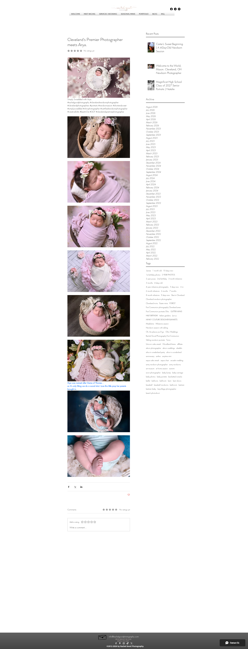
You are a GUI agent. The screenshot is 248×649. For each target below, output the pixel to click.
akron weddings (169, 348)
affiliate (180, 344)
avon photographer (153, 372)
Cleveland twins (152, 303)
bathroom (173, 385)
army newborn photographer (157, 364)
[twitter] (131, 643)
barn (169, 381)
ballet (148, 381)
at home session (162, 368)
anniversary (150, 356)
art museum (150, 368)
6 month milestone (153, 291)
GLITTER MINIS (176, 311)
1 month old (157, 270)
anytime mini (166, 356)
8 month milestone (153, 295)
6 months (164, 291)
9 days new (165, 295)
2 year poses (151, 278)
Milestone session (162, 323)
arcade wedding (177, 360)
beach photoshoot (153, 393)
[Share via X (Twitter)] (75, 487)
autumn (172, 368)
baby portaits (162, 376)
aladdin (179, 348)
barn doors (177, 381)
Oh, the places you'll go (155, 332)
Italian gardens (165, 315)
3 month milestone (175, 278)
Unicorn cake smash (153, 344)
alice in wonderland (173, 352)
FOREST (172, 303)
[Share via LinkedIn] (81, 487)
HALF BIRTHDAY (152, 315)
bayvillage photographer (167, 389)
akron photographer (153, 348)
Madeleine (150, 323)
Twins (168, 340)
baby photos (150, 376)
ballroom (163, 381)
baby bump (166, 372)
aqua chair (165, 360)
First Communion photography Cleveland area (163, 307)
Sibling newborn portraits (155, 340)
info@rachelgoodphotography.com (124, 636)
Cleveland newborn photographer (159, 299)
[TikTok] (127, 643)
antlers (158, 356)
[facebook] (171, 9)
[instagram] (179, 9)
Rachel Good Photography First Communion (162, 336)
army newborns (175, 364)
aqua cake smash (152, 360)
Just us (174, 315)
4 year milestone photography (157, 287)
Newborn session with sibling (157, 327)
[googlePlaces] (175, 9)
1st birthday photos (153, 274)
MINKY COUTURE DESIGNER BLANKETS (161, 319)
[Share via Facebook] (68, 487)
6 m (181, 287)
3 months (149, 283)
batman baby (151, 389)
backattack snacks (175, 376)
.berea (148, 270)
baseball (149, 385)
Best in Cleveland (178, 295)
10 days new (168, 270)
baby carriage (177, 372)
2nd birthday (162, 278)
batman (181, 385)
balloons (155, 381)
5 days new (174, 287)
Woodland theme (169, 344)
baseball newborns (161, 385)
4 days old (158, 283)
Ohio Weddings (172, 332)
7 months (172, 291)
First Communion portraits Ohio (157, 311)
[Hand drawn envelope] (102, 636)
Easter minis (163, 303)
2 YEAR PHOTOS (168, 274)
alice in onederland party (155, 352)
